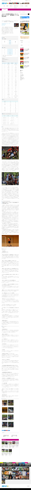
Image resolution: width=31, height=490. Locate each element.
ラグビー (5, 9)
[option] (3, 464)
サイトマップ (21, 73)
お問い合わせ (15, 7)
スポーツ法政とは (22, 74)
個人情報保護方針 (22, 75)
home (20, 71)
